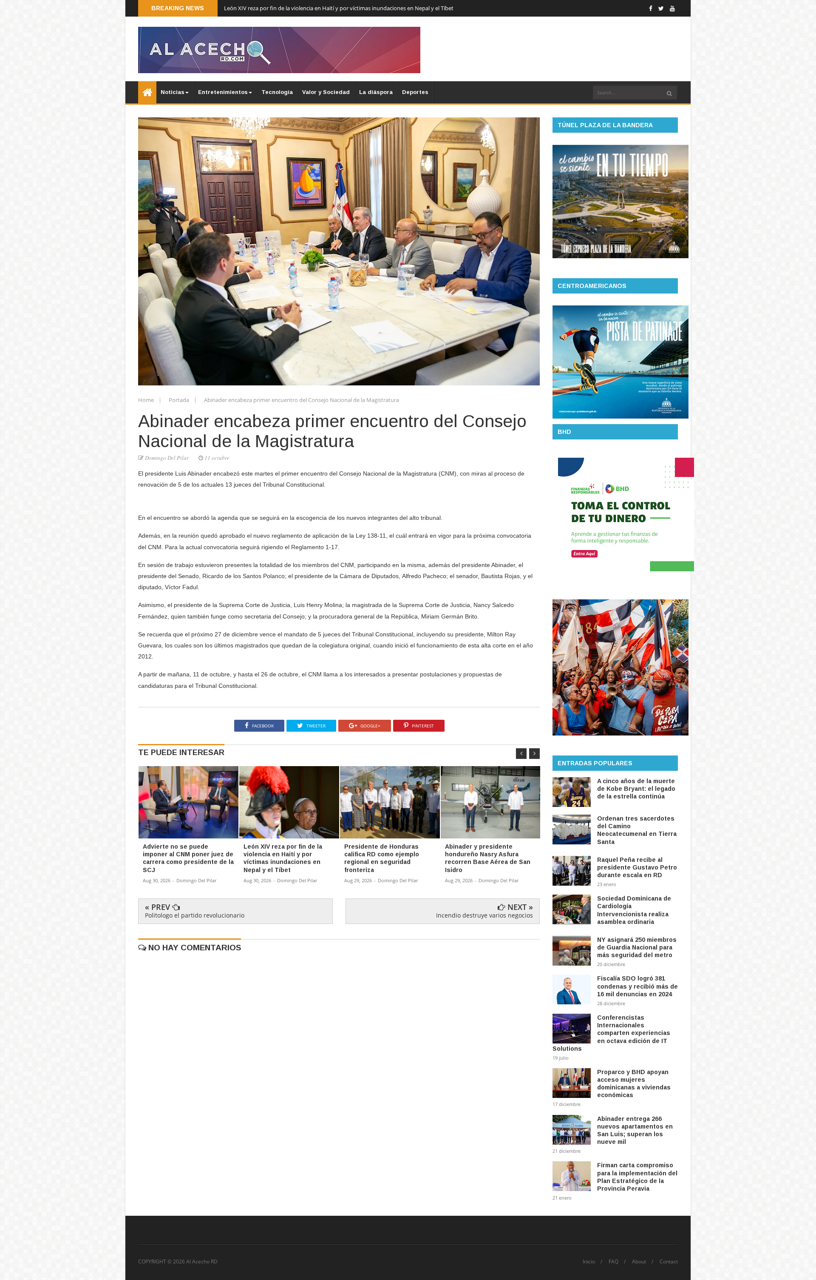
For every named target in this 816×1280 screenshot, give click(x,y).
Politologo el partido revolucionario (194, 915)
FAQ (613, 1262)
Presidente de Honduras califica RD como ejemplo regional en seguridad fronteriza (327, 8)
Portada (179, 400)
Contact (669, 1262)
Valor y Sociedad (326, 92)
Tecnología (277, 92)
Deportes (415, 92)
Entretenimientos (223, 92)
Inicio (589, 1262)
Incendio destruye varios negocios (484, 915)
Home (146, 400)
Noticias (172, 92)
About (639, 1262)
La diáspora (376, 92)
